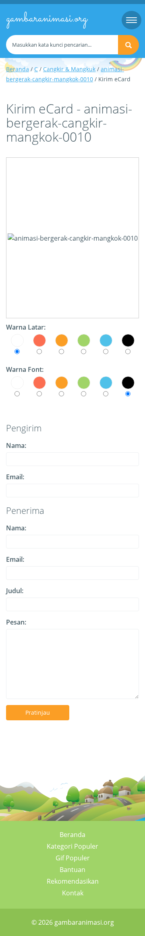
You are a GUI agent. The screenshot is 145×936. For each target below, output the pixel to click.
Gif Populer (73, 858)
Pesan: (16, 622)
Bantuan (72, 869)
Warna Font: (25, 369)
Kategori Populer (72, 846)
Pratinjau (37, 712)
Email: (15, 476)
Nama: (16, 445)
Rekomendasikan (73, 881)
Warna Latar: (26, 327)
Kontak (72, 893)
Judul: (14, 590)
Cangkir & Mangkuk (69, 69)
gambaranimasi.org (46, 18)
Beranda (17, 69)
